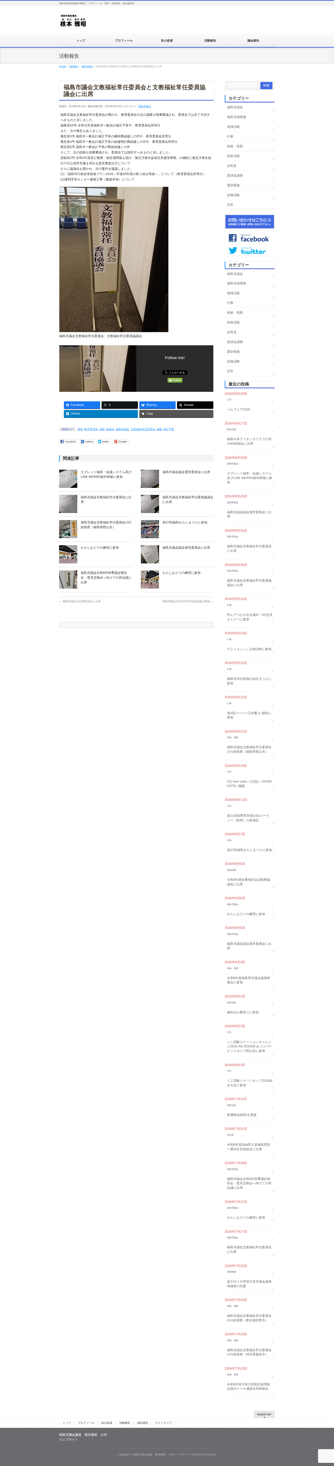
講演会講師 (235, 175)
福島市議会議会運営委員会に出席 (186, 472)
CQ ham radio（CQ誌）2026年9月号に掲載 (249, 784)
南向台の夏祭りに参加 (243, 1012)
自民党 (232, 166)
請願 (102, 429)
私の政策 (106, 1423)
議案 (159, 429)
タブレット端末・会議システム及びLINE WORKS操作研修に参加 (249, 477)
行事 (230, 136)
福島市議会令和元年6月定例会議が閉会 (188, 601)
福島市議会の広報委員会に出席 (80, 601)
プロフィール (86, 1423)
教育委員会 (91, 429)
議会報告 (142, 1423)
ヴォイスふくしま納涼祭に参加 (249, 649)
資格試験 (233, 195)
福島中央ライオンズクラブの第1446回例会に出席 (249, 441)
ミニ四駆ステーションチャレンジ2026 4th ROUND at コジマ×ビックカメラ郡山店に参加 (249, 1046)
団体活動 (233, 156)
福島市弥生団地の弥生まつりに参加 (249, 681)
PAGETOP (264, 1414)
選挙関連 (233, 185)
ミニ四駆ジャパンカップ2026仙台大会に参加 (249, 1083)
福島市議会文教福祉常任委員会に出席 (249, 548)
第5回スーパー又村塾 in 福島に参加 (249, 715)
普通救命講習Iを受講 (242, 1115)
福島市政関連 (236, 117)
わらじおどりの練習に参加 (100, 547)
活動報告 (124, 1423)
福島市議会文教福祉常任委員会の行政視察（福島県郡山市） (249, 749)
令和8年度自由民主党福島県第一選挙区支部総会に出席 (248, 1147)
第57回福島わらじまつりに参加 (184, 522)
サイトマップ (163, 1423)
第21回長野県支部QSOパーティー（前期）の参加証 (248, 818)
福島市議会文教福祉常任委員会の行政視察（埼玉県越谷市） (249, 1352)
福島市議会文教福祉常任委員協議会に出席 (249, 583)
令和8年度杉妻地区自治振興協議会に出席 (248, 882)
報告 (80, 429)
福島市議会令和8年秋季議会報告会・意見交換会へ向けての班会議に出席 (106, 577)
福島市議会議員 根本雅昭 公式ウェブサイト (161, 1454)
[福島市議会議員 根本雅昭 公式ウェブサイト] (73, 22)
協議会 (110, 429)
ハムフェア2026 (238, 409)
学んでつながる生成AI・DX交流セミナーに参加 (249, 617)
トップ (67, 1423)
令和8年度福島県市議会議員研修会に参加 (248, 980)
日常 (230, 205)
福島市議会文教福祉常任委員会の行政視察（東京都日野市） (249, 1318)
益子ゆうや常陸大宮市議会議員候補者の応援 (249, 1284)
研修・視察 (235, 146)
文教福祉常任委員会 (143, 429)
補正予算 (168, 429)
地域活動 (233, 126)
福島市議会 (144, 106)
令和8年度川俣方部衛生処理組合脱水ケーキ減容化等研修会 (248, 1386)
